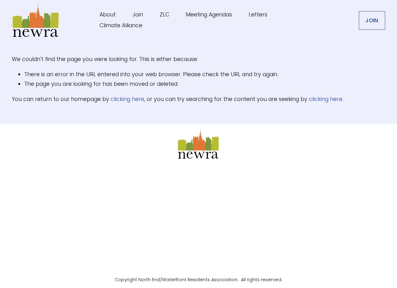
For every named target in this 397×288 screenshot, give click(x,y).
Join (137, 14)
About (108, 14)
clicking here (127, 99)
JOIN (371, 20)
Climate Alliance (121, 25)
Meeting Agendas (209, 14)
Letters (258, 14)
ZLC (164, 14)
